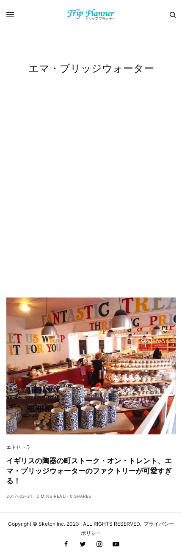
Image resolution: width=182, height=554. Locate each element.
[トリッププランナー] (91, 14)
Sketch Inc (51, 524)
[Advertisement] (91, 202)
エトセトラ (18, 447)
